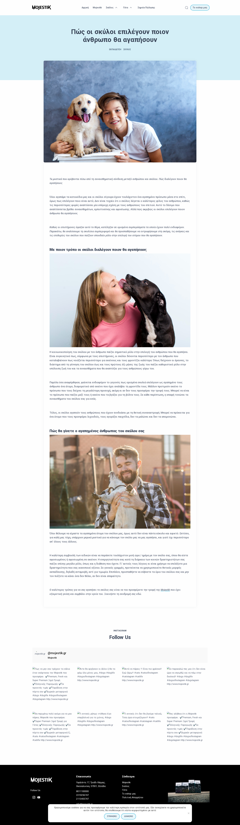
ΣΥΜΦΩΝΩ (112, 816)
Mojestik (165, 589)
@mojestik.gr (57, 653)
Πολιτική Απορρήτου (132, 797)
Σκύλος (127, 49)
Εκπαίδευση (115, 49)
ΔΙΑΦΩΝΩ (128, 816)
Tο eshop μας (129, 793)
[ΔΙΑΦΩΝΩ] (188, 813)
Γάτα (124, 790)
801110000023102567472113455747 (82, 795)
